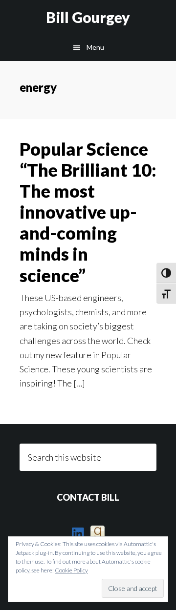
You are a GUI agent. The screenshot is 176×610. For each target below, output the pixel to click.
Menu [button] (95, 47)
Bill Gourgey (88, 17)
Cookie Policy (71, 570)
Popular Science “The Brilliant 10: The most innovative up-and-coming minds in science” (88, 212)
